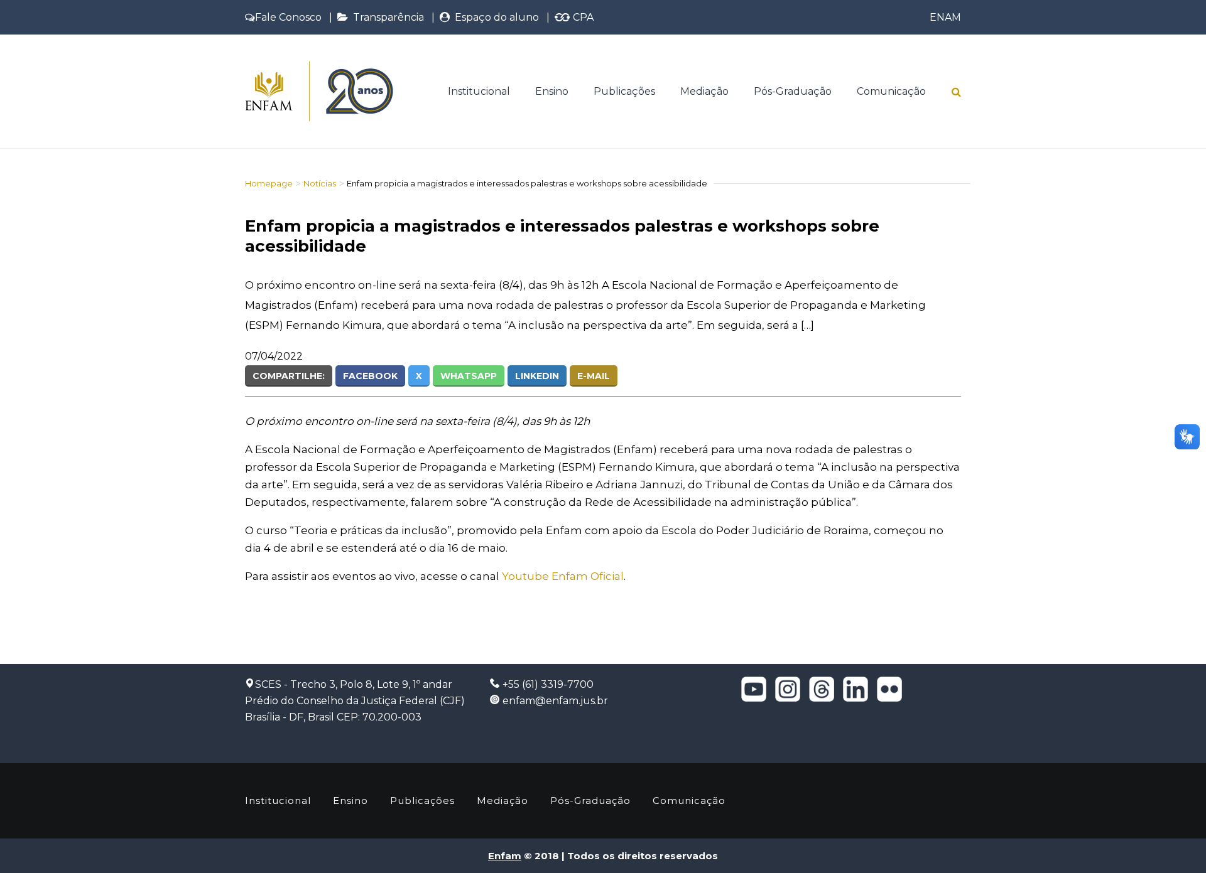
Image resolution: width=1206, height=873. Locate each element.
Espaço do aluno (494, 17)
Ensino (551, 91)
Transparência (386, 17)
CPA (582, 17)
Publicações (624, 91)
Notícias (319, 183)
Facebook (370, 376)
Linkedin (537, 376)
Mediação (704, 91)
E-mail (593, 376)
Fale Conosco (288, 17)
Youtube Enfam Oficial (563, 576)
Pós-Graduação (793, 91)
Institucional (479, 91)
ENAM (945, 17)
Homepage (269, 183)
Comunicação (891, 91)
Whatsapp (468, 376)
